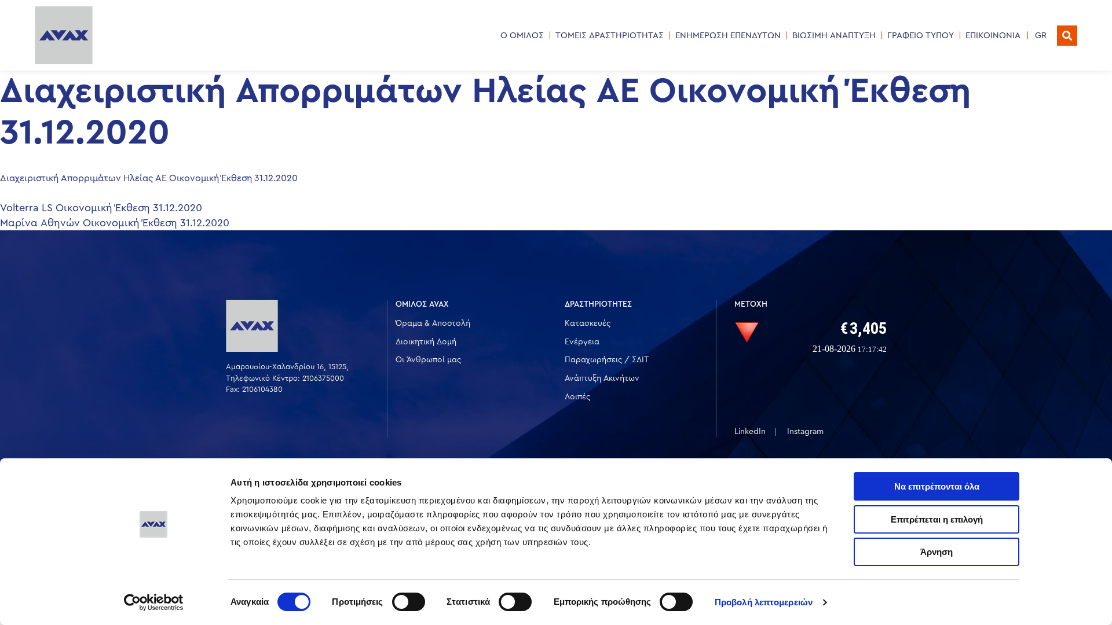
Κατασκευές (587, 323)
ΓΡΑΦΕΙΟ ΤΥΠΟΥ (920, 35)
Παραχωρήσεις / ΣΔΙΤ (607, 360)
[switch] (408, 602)
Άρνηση (936, 552)
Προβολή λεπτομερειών (764, 602)
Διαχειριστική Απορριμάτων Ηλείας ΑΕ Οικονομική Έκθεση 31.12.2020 (149, 178)
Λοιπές (577, 397)
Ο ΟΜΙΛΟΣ (522, 35)
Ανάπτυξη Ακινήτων (602, 378)
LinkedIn (750, 432)
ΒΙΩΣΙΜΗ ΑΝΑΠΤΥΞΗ (834, 35)
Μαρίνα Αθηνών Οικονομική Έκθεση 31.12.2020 (114, 223)
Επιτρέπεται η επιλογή (937, 519)
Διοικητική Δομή (426, 342)
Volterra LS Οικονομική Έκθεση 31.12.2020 (101, 208)
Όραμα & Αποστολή (433, 323)
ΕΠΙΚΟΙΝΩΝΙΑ (992, 35)
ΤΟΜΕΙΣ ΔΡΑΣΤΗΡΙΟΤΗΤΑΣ (609, 35)
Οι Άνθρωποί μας (428, 360)
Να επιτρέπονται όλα (936, 486)
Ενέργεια (582, 342)
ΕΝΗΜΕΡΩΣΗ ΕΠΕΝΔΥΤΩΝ (728, 35)
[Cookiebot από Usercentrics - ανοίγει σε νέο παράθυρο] (153, 602)
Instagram (805, 432)
